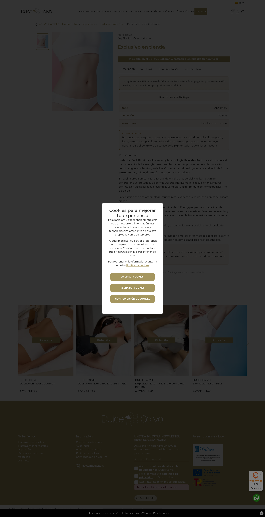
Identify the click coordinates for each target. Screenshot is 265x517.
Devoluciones (161, 513)
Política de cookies (137, 265)
